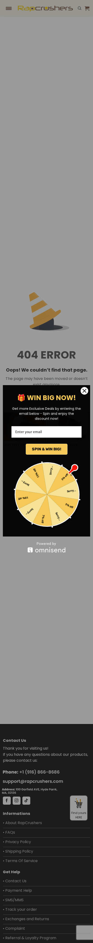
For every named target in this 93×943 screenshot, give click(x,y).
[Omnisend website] (46, 547)
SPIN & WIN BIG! (46, 449)
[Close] (84, 391)
